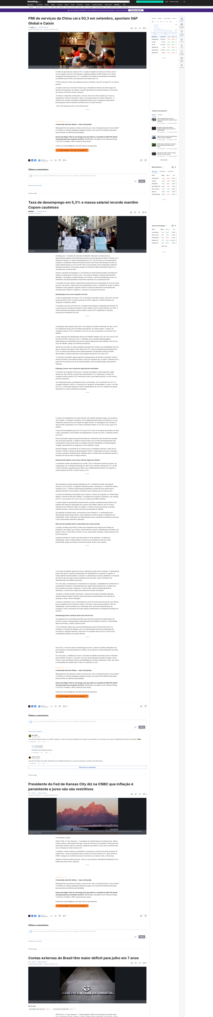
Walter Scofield (36, 757)
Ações (56, 7)
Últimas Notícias (45, 7)
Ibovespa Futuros (156, 39)
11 (44, 763)
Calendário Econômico (97, 4)
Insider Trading (124, 7)
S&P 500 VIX (155, 47)
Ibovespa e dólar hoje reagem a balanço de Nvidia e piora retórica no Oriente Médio (166, 129)
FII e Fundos (73, 7)
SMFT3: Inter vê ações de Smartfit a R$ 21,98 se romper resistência (167, 137)
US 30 (153, 44)
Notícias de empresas (114, 7)
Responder (33, 741)
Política (84, 7)
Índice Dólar (155, 52)
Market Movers (157, 167)
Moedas (79, 7)
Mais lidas (38, 7)
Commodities (91, 7)
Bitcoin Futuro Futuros (157, 50)
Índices (160, 18)
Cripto (52, 7)
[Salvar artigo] (136, 28)
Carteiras (67, 7)
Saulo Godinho (39, 746)
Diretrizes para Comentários (35, 185)
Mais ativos (154, 171)
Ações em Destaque (158, 226)
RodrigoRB (34, 735)
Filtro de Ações (108, 4)
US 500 (153, 42)
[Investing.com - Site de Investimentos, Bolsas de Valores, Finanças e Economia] (34, 1)
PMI (80, 72)
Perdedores (171, 171)
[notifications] (181, 1)
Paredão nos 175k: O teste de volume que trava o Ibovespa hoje (166, 153)
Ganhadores (163, 171)
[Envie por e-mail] (60, 160)
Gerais (106, 7)
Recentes (31, 7)
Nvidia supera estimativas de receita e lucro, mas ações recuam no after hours (166, 145)
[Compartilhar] (132, 28)
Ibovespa (154, 36)
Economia (61, 7)
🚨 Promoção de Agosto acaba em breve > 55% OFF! (149, 1)
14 (44, 741)
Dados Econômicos (99, 7)
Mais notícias (164, 160)
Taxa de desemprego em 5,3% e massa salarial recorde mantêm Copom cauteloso (167, 120)
